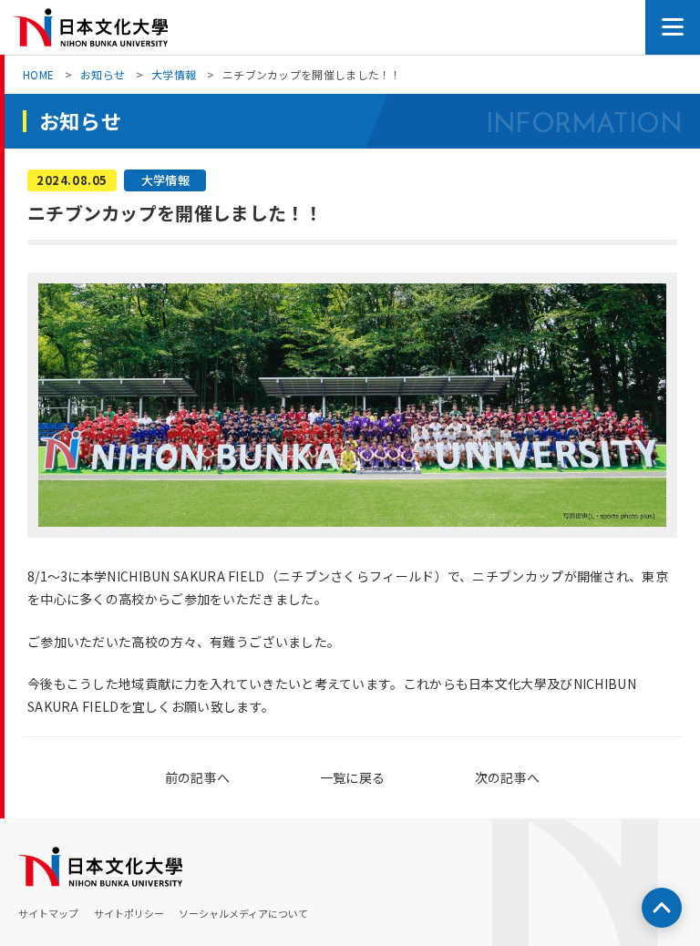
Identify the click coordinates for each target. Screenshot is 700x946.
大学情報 (173, 74)
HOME (38, 74)
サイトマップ (48, 913)
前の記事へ (198, 777)
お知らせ (102, 74)
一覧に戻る (353, 777)
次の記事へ (507, 777)
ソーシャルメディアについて (243, 913)
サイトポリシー (129, 913)
